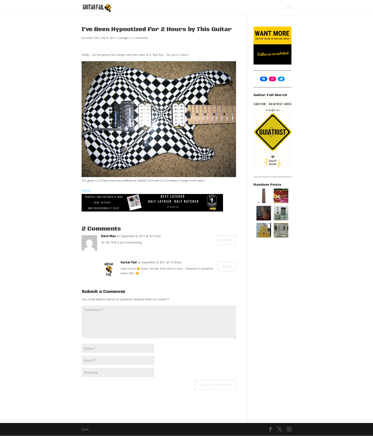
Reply (227, 240)
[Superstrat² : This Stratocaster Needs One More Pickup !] (281, 236)
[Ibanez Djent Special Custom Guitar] (263, 202)
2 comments (140, 38)
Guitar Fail (91, 38)
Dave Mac (108, 236)
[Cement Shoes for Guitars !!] (281, 219)
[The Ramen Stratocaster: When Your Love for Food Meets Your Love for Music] (263, 236)
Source (86, 190)
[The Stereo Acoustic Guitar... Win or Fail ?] (263, 219)
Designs (124, 38)
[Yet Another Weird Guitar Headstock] (281, 202)
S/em (85, 429)
